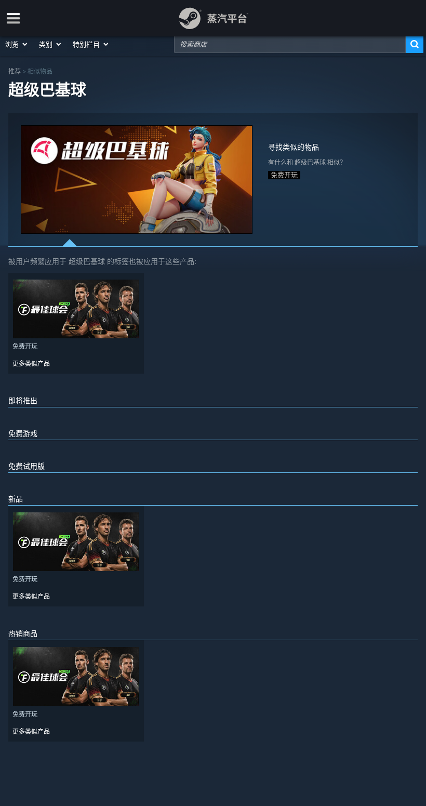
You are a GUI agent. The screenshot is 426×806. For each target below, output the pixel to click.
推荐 (14, 71)
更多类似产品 (31, 363)
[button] (17, 44)
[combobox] (290, 44)
